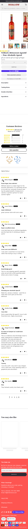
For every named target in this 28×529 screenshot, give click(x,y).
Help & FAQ (4, 498)
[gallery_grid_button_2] (13, 40)
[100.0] (17, 159)
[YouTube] (11, 512)
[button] (4, 51)
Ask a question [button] (14, 150)
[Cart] (25, 4)
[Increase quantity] (25, 62)
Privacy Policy (13, 515)
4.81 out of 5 (18, 129)
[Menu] (2, 4)
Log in (3, 519)
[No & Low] (14, 4)
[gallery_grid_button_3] (14, 40)
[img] (5, 177)
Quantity (3, 59)
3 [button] (14, 397)
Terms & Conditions (5, 515)
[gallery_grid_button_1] (11, 40)
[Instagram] (4, 512)
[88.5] (9, 159)
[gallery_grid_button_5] (17, 40)
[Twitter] (6, 512)
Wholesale (4, 507)
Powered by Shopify (5, 527)
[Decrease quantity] (3, 62)
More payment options (14, 75)
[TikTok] (2, 512)
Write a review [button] (14, 146)
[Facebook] (8, 512)
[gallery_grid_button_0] (10, 40)
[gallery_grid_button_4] (16, 40)
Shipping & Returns (6, 503)
